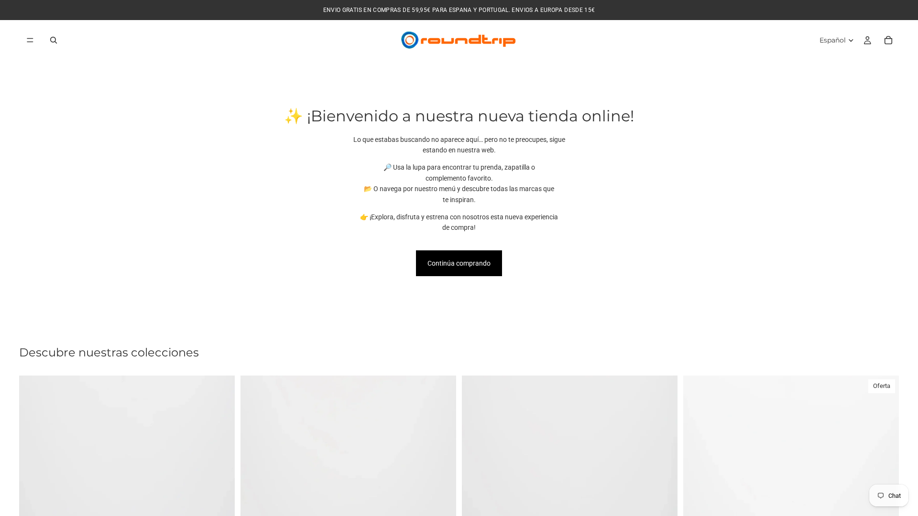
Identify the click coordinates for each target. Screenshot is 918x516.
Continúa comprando (459, 263)
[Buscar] (53, 40)
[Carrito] (888, 40)
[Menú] (30, 40)
